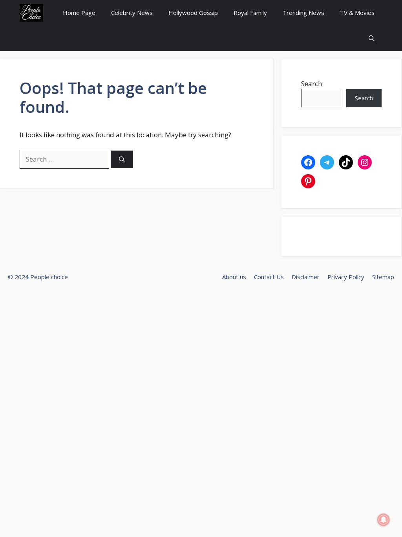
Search (311, 83)
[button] (371, 38)
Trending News (303, 13)
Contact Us (269, 277)
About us (234, 277)
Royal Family (250, 13)
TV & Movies (357, 13)
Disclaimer (306, 277)
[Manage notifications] (383, 519)
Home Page (79, 13)
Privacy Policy (345, 277)
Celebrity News (132, 13)
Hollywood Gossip (193, 13)
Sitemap (383, 277)
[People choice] (31, 13)
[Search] (122, 159)
